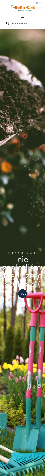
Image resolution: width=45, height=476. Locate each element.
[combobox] (23, 23)
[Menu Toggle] (22, 17)
